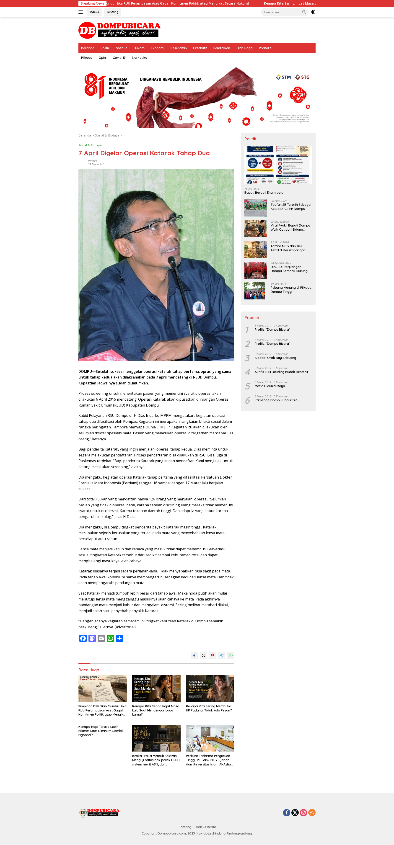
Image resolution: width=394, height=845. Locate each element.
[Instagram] (303, 813)
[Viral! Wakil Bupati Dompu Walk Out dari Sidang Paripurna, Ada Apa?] (255, 228)
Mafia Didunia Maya (270, 386)
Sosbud (121, 48)
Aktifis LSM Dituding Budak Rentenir (281, 372)
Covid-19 (119, 58)
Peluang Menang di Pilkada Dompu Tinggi (291, 290)
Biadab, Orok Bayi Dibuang (275, 358)
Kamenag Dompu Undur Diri (276, 400)
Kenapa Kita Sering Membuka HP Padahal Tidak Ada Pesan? (209, 708)
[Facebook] (286, 813)
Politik (105, 48)
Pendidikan (221, 48)
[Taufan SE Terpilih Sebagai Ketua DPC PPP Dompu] (255, 207)
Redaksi (92, 161)
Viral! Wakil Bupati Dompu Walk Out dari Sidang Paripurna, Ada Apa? (290, 227)
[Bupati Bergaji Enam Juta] (278, 165)
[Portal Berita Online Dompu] (119, 30)
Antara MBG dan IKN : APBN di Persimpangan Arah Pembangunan (288, 248)
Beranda (87, 48)
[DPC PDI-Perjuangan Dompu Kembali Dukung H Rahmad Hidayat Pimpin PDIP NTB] (255, 270)
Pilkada (86, 58)
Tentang (112, 12)
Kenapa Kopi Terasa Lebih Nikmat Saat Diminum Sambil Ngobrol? (100, 731)
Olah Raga (244, 48)
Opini (102, 58)
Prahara (265, 48)
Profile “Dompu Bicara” (272, 329)
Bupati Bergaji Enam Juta (263, 193)
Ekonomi (157, 48)
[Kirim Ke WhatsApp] (230, 655)
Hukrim (139, 48)
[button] (304, 11)
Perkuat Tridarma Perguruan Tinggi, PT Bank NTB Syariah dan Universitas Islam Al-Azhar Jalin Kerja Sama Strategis (209, 760)
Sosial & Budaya (90, 145)
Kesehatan (179, 48)
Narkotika (139, 58)
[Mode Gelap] (313, 12)
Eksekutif (200, 48)
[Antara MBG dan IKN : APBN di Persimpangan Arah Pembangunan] (255, 249)
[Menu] (81, 12)
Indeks (94, 12)
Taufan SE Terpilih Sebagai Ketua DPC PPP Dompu (291, 207)
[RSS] (312, 813)
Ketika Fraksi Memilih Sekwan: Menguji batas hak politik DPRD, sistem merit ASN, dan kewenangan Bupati (156, 760)
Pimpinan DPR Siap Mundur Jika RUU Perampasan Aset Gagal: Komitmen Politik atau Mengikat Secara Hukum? (114, 3)
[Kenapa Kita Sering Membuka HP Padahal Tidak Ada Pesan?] (210, 688)
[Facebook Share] (194, 655)
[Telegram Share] (221, 655)
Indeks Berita (206, 827)
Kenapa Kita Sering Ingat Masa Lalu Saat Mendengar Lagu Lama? (270, 3)
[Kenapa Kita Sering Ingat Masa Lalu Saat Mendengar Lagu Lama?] (156, 688)
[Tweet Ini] (203, 655)
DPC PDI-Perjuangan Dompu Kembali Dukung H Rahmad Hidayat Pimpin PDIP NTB (291, 269)
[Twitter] (295, 813)
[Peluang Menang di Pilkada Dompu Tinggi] (254, 290)
